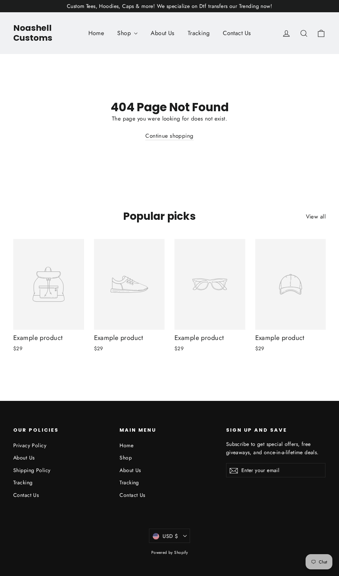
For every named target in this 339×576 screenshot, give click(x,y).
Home (96, 33)
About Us (162, 33)
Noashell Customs (32, 33)
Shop (124, 33)
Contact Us (237, 33)
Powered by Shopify (169, 552)
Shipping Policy (31, 470)
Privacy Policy (29, 445)
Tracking (199, 33)
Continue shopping (169, 136)
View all (316, 216)
